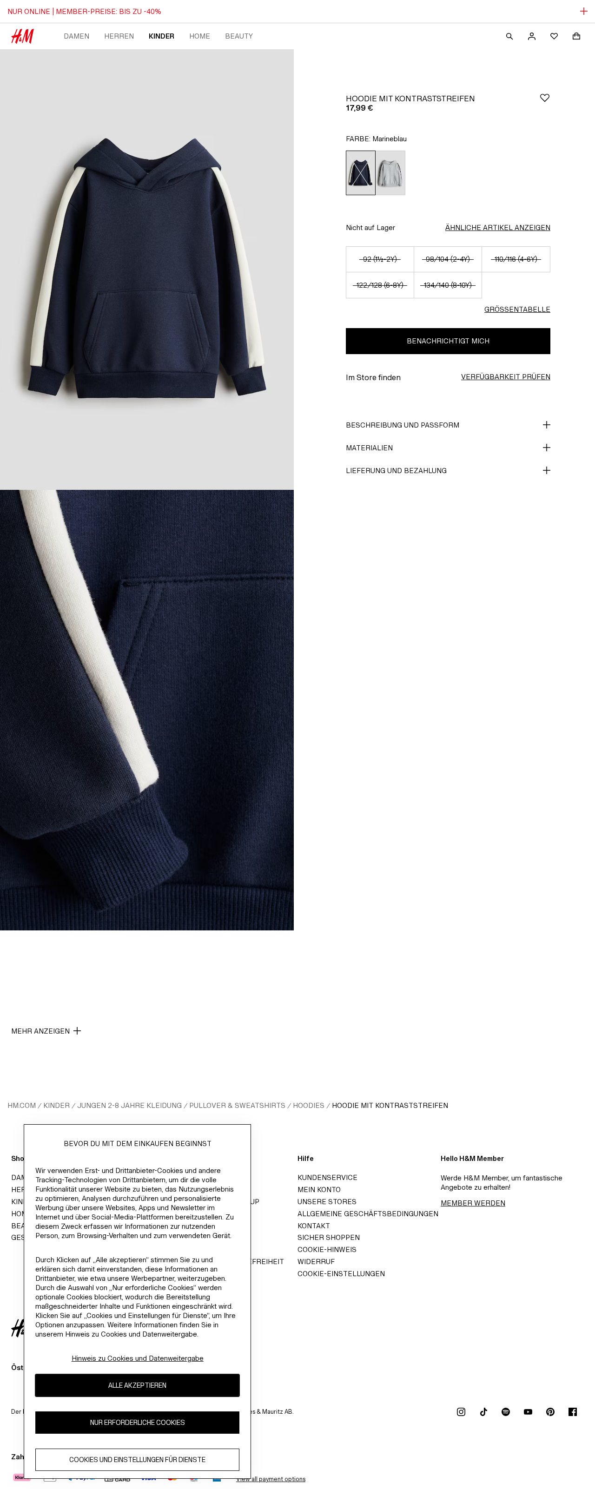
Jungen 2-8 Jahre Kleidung (129, 1105)
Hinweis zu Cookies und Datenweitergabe (138, 1358)
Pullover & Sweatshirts (237, 1105)
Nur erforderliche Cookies (137, 1423)
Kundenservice (327, 1177)
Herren (119, 36)
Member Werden (473, 1203)
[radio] (360, 173)
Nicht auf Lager (370, 227)
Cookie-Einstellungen (341, 1274)
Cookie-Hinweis (327, 1249)
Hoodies (308, 1105)
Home (199, 36)
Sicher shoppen (329, 1237)
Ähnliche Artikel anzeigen (497, 227)
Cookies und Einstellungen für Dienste (137, 1460)
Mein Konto (319, 1189)
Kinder (161, 36)
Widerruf (316, 1261)
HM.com (21, 1105)
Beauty (239, 36)
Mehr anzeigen (40, 1031)
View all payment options (270, 1479)
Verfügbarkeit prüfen (505, 377)
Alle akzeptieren (137, 1386)
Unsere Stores (327, 1202)
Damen (76, 36)
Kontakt (314, 1226)
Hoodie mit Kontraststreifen (390, 1105)
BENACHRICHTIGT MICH (448, 341)
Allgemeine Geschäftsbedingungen (368, 1214)
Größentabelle (517, 309)
